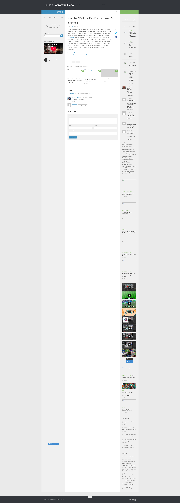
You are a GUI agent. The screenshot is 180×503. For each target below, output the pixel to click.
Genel (130, 41)
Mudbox (134, 154)
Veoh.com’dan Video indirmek (108, 79)
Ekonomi (124, 210)
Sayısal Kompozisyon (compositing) (127, 163)
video (74, 62)
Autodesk (127, 144)
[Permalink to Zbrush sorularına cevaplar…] (125, 54)
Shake (127, 166)
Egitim (129, 252)
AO (125, 144)
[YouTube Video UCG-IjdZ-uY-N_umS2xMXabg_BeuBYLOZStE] (129, 336)
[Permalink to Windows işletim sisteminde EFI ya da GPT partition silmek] (125, 32)
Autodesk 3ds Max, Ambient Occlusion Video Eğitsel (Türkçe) (128, 275)
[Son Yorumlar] (129, 26)
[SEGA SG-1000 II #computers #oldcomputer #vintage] (53, 129)
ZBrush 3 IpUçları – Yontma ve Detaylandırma (132, 64)
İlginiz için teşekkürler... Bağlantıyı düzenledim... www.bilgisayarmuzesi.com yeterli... (131, 91)
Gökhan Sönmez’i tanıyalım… (130, 20)
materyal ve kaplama (125, 154)
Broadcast (129, 146)
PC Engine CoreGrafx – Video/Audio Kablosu (127, 410)
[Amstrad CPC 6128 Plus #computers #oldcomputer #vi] (53, 338)
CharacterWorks (124, 147)
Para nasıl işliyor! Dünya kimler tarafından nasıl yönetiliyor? (129, 232)
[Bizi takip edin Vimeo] (62, 12)
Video (134, 375)
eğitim (129, 149)
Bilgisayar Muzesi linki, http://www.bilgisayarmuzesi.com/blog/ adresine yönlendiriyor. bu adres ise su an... (131, 104)
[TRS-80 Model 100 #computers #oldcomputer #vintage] (53, 243)
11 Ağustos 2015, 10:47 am (86, 97)
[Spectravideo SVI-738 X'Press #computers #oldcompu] (53, 205)
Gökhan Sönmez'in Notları (59, 5)
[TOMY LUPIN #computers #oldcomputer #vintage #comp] (53, 413)
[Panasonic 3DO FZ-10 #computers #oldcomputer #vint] (53, 91)
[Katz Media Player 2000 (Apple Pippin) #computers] (53, 281)
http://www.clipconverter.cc (74, 53)
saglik (130, 70)
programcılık (131, 158)
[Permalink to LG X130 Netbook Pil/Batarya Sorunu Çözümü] (125, 43)
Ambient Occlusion (131, 143)
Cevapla (73, 101)
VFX (128, 169)
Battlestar (130, 144)
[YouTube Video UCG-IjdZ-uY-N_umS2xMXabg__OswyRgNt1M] (129, 304)
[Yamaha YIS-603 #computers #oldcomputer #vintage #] (53, 432)
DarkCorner (129, 147)
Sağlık (133, 164)
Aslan (132, 447)
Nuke (126, 156)
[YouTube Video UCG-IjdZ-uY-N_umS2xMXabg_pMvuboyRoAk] (129, 295)
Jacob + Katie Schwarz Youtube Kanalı (77, 55)
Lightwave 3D (129, 153)
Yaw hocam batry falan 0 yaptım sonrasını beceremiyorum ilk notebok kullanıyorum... (131, 135)
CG (131, 146)
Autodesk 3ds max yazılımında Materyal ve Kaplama (129, 255)
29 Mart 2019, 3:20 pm (82, 104)
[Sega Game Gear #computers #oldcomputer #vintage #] (53, 186)
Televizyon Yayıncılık (130, 168)
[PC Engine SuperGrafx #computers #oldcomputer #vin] (53, 357)
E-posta (96, 125)
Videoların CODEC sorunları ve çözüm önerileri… (91, 80)
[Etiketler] (134, 26)
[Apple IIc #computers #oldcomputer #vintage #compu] (53, 376)
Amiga (123, 144)
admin (72, 26)
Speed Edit (131, 166)
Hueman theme (60, 499)
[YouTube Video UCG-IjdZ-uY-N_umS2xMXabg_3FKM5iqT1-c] (129, 320)
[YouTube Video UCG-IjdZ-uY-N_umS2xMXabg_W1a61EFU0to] (129, 328)
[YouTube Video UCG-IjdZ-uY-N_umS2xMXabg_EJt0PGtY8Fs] (129, 353)
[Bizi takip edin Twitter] (58, 12)
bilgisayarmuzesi (125, 146)
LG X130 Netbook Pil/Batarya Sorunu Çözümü (132, 45)
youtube (77, 62)
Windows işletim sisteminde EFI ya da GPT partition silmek (132, 34)
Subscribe (130, 361)
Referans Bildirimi (84, 93)
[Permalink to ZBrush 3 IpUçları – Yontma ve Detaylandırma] (125, 63)
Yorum (70, 116)
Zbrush (127, 173)
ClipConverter (71, 37)
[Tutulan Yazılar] (124, 26)
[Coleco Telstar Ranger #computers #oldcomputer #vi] (53, 319)
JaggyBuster (133, 151)
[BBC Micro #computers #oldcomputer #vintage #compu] (53, 72)
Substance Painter (132, 480)
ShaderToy (123, 166)
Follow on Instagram (54, 444)
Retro (127, 375)
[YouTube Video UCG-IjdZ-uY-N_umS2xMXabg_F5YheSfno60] (129, 312)
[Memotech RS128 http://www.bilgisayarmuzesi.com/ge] (53, 110)
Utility (69, 12)
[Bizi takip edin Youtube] (60, 12)
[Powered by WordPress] (48, 499)
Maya (130, 154)
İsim (70, 125)
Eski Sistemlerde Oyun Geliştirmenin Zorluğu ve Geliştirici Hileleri (127, 394)
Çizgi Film (132, 173)
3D (129, 51)
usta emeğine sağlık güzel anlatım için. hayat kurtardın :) (131, 126)
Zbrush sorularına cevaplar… (131, 55)
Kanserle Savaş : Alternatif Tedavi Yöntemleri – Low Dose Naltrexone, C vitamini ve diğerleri (132, 77)
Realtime (124, 159)
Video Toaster (130, 171)
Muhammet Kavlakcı (76, 97)
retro (132, 159)
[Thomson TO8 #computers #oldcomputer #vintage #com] (53, 300)
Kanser (123, 153)
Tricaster (124, 170)
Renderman (128, 159)
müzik (123, 156)
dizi (132, 147)
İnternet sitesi (72, 131)
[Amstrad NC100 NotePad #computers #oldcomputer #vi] (53, 395)
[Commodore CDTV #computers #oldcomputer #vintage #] (53, 262)
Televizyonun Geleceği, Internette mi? (127, 213)
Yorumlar (73, 93)
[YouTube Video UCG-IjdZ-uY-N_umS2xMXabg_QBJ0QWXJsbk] (129, 287)
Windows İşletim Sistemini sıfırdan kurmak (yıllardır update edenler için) (75, 80)
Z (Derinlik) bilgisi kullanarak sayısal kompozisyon (128, 193)
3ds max (126, 143)
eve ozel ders (74, 104)
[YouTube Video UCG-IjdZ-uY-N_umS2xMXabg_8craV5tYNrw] (129, 345)
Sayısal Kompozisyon (127, 191)
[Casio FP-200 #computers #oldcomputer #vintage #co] (53, 148)
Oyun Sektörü (127, 157)
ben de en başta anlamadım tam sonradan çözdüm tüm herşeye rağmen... (131, 117)
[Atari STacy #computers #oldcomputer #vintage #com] (53, 167)
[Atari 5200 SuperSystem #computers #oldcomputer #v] (53, 224)
